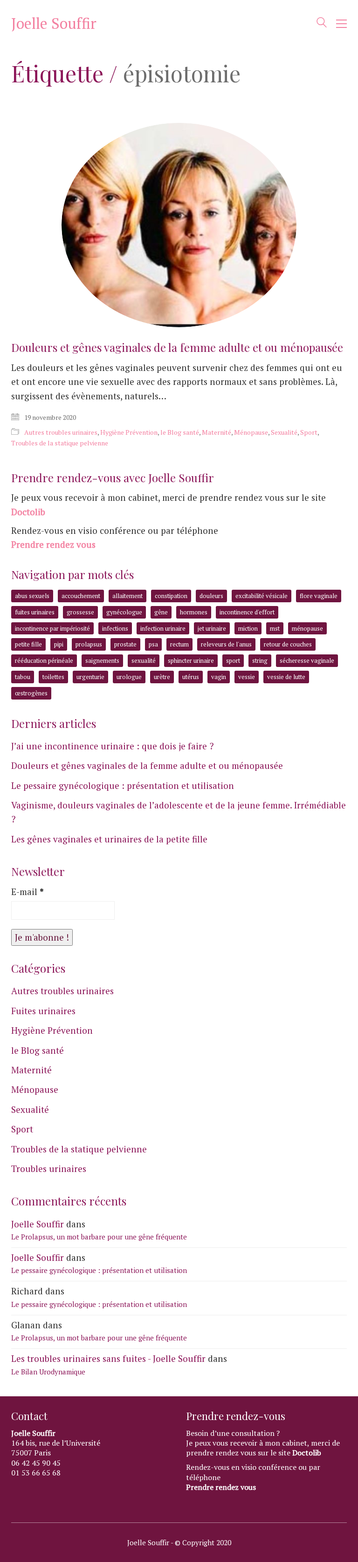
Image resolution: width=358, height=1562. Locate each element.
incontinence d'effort (247, 612)
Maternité (216, 432)
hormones (193, 612)
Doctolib (28, 512)
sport (233, 660)
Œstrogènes (31, 693)
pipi (58, 644)
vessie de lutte (286, 677)
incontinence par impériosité (52, 628)
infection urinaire (163, 628)
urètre (162, 677)
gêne (161, 612)
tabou (22, 677)
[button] (341, 23)
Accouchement (81, 596)
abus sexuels (32, 596)
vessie (246, 677)
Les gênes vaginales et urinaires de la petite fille (109, 839)
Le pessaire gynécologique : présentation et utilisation (122, 785)
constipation (171, 596)
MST (275, 628)
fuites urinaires (35, 612)
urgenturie (90, 677)
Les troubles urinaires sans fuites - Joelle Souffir (108, 1358)
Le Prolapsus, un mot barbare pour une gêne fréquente (99, 1236)
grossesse (80, 612)
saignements (102, 660)
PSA (153, 644)
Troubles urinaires (48, 1168)
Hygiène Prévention (129, 432)
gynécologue (124, 612)
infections (115, 628)
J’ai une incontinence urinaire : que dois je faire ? (112, 746)
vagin (218, 677)
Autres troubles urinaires (60, 432)
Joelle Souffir (37, 1224)
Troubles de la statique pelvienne (59, 442)
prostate (125, 644)
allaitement (127, 596)
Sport (308, 432)
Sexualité (284, 432)
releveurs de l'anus (226, 644)
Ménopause (251, 432)
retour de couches (288, 644)
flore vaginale (318, 596)
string (260, 660)
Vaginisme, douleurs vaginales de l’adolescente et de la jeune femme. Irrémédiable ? (178, 812)
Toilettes (53, 677)
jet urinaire (212, 628)
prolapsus (89, 644)
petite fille (28, 644)
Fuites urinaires (43, 1011)
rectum (179, 644)
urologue (129, 677)
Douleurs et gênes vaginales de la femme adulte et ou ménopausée (177, 347)
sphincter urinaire (191, 660)
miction (248, 628)
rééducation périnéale (44, 660)
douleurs (211, 596)
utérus (190, 677)
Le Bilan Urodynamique (48, 1371)
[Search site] (322, 24)
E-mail (27, 891)
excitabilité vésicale (261, 596)
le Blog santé (179, 432)
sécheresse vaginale (307, 660)
